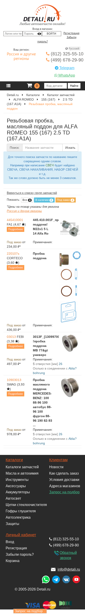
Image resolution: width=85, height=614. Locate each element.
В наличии (43, 200)
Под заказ (65, 200)
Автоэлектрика (18, 517)
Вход (10, 542)
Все (26, 200)
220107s (13, 253)
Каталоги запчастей (22, 467)
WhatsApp (66, 75)
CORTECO (15, 258)
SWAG (11, 384)
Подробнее (15, 229)
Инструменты (17, 480)
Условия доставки (64, 480)
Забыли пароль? (20, 554)
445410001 (15, 220)
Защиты (12, 524)
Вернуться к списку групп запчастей (32, 193)
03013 (11, 337)
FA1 (9, 224)
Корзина (12, 561)
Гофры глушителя (21, 511)
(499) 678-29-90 (66, 59)
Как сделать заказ (64, 473)
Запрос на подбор (64, 492)
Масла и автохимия (22, 473)
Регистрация (71, 33)
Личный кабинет (21, 535)
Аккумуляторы (18, 492)
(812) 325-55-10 (66, 53)
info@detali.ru (69, 569)
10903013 (14, 380)
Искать (70, 147)
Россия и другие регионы (21, 56)
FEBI (20, 337)
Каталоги (14, 460)
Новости (56, 467)
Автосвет (13, 498)
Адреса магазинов (64, 486)
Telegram (66, 68)
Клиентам (58, 460)
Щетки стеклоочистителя (26, 505)
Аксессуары (16, 486)
